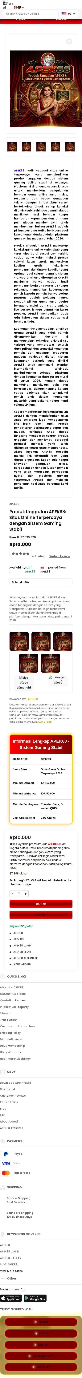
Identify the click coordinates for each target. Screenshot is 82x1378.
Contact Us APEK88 (13, 994)
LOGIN (20, 19)
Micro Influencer (11, 1039)
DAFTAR (61, 19)
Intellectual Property (14, 1007)
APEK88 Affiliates (11, 1128)
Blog (3, 1109)
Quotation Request (13, 1000)
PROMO (43, 1322)
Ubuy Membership (12, 1046)
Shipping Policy (10, 1033)
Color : (20, 582)
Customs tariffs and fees (17, 1026)
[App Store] (11, 1299)
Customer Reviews (13, 1096)
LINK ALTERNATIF (43, 1354)
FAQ (3, 1115)
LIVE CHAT (43, 1366)
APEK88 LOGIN (9, 1251)
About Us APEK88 (11, 987)
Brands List (7, 1089)
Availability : (17, 569)
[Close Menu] (4, 8)
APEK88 (19, 170)
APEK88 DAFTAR (10, 1258)
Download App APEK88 (15, 1083)
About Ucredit (9, 1121)
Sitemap (5, 1013)
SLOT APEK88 (8, 1264)
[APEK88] (18, 7)
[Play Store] (35, 1299)
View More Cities (11, 1271)
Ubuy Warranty (10, 1052)
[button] (69, 41)
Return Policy (9, 1102)
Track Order (8, 1020)
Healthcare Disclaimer (15, 1059)
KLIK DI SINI (45, 721)
